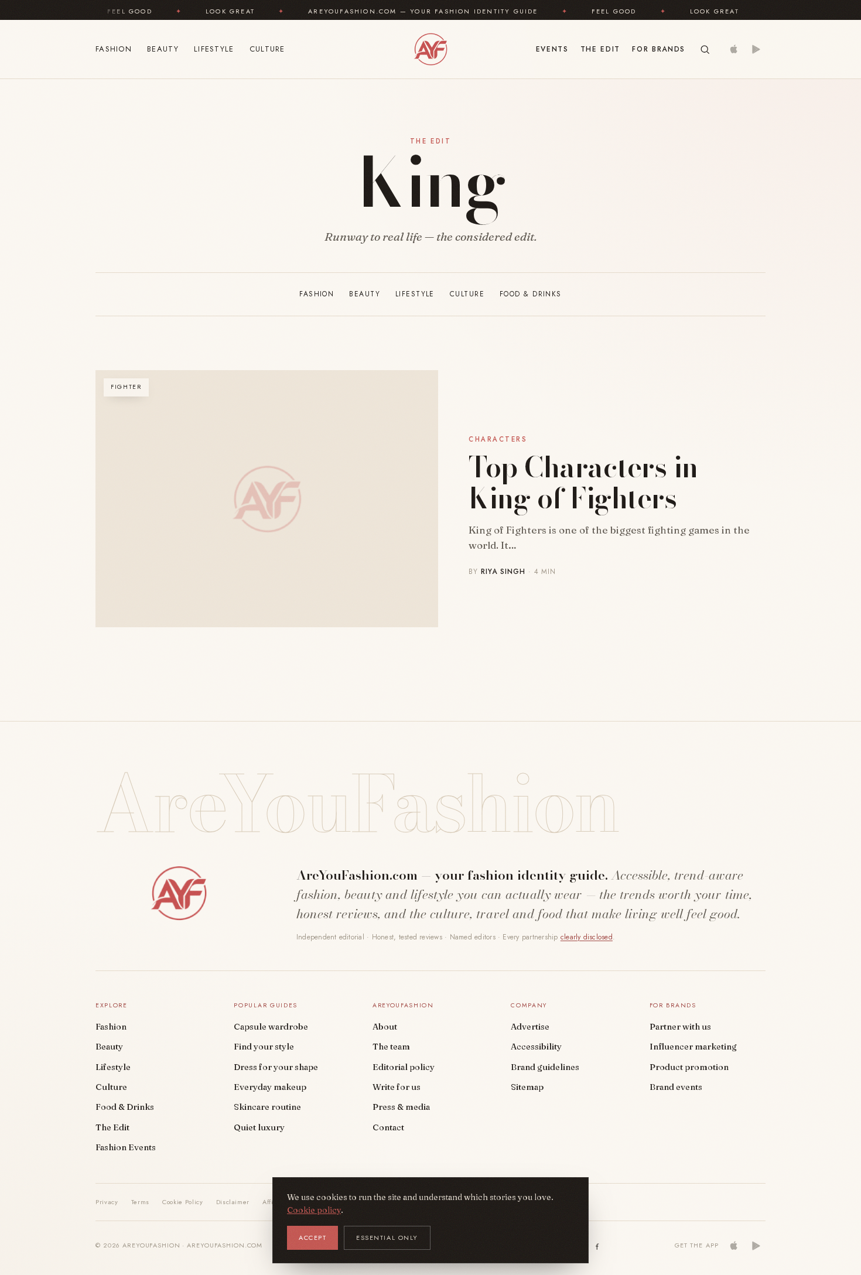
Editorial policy (404, 1067)
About (385, 1026)
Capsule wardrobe (271, 1026)
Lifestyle (214, 48)
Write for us (397, 1087)
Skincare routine (267, 1107)
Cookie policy (314, 1210)
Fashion (113, 48)
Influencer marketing (693, 1046)
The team (391, 1046)
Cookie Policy (182, 1201)
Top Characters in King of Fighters (583, 482)
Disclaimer (233, 1201)
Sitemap (527, 1087)
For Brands (658, 49)
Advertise (530, 1026)
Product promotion (689, 1067)
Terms (140, 1201)
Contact (388, 1127)
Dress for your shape (276, 1067)
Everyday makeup (270, 1087)
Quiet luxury (259, 1127)
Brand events (676, 1087)
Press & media (401, 1107)
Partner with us (680, 1026)
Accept (312, 1237)
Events (552, 49)
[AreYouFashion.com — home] (178, 893)
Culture (267, 48)
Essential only (387, 1237)
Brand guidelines (545, 1067)
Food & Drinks (531, 294)
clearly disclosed (587, 937)
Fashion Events (125, 1147)
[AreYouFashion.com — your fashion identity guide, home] (430, 49)
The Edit (600, 49)
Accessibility (536, 1046)
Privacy (106, 1201)
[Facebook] (597, 1245)
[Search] (705, 49)
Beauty (163, 48)
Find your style (264, 1046)
